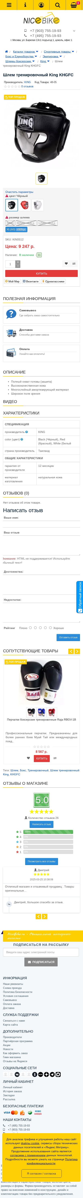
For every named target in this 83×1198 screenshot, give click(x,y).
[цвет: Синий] (41, 712)
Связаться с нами (14, 1020)
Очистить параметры (19, 191)
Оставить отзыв (68, 637)
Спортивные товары (57, 51)
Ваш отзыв (12, 532)
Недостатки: (12, 599)
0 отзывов (27, 86)
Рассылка (9, 1099)
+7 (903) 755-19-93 (45, 31)
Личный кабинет (13, 1087)
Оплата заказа (12, 1004)
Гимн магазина (12, 1057)
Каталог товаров (24, 51)
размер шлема (19, 217)
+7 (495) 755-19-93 (45, 36)
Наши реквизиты (13, 983)
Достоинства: (13, 571)
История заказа (12, 1091)
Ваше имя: (11, 517)
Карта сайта (10, 1024)
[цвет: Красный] (52, 712)
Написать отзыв (41, 824)
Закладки (9, 1095)
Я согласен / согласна (41, 1173)
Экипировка (51, 56)
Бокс (23, 770)
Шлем (14, 770)
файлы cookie (30, 1143)
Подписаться (43, 962)
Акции (6, 1045)
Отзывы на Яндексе (15, 1061)
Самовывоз (10, 1000)
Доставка (8, 1008)
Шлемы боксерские (18, 61)
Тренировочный (38, 770)
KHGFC (15, 774)
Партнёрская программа (17, 1041)
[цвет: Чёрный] (31, 712)
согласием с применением (28, 1155)
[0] (74, 5)
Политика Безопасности (17, 991)
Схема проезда (12, 987)
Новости (8, 1049)
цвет (18, 195)
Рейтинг (9, 628)
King (43, 61)
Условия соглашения (15, 995)
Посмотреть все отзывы (41, 861)
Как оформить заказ (15, 1053)
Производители (12, 1037)
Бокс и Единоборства (19, 56)
